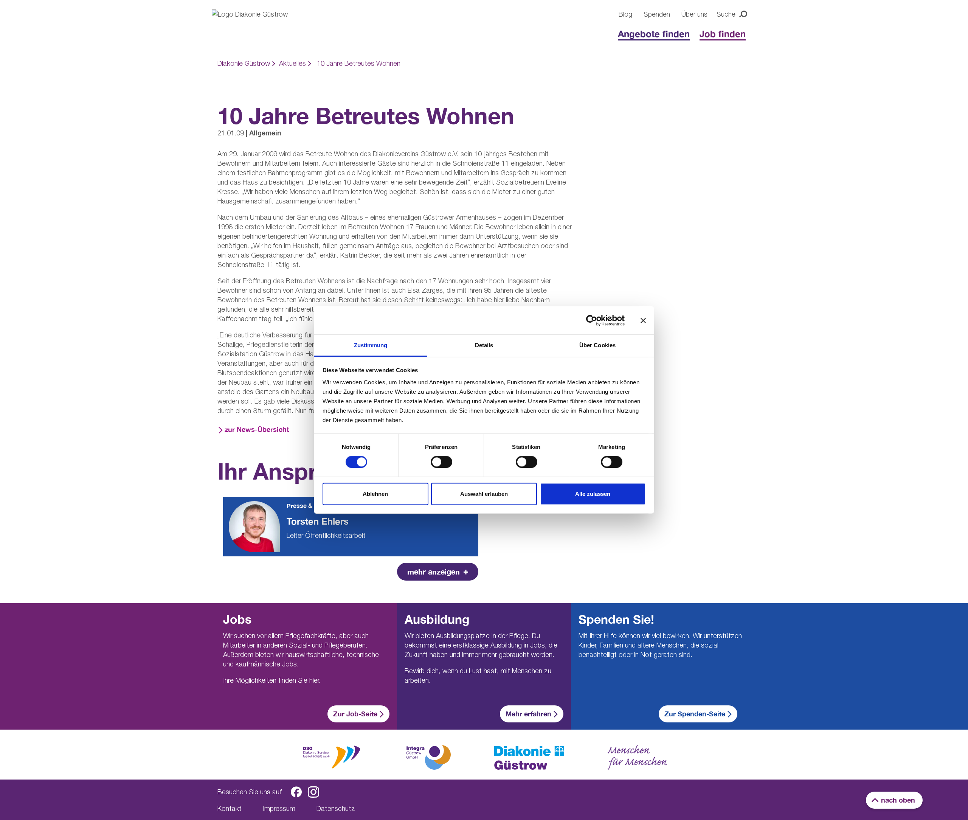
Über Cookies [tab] (597, 345)
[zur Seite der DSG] (331, 756)
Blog (625, 14)
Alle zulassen (592, 494)
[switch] (441, 462)
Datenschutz (335, 808)
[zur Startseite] (529, 758)
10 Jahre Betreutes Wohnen (358, 63)
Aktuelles (292, 63)
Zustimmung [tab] (371, 345)
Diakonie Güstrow (243, 63)
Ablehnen (375, 494)
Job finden (723, 33)
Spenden (657, 14)
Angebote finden (654, 33)
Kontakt (229, 808)
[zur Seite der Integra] (428, 757)
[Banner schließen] (643, 320)
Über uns (694, 14)
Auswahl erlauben (484, 494)
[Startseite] (261, 27)
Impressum (279, 808)
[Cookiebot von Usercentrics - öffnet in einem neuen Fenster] (591, 320)
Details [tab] (484, 345)
